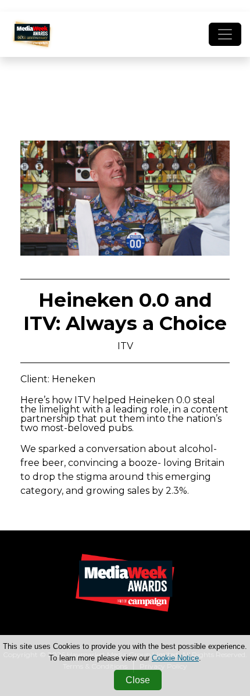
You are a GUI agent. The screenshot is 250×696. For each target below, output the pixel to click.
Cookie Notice (175, 658)
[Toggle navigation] (225, 34)
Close (138, 680)
